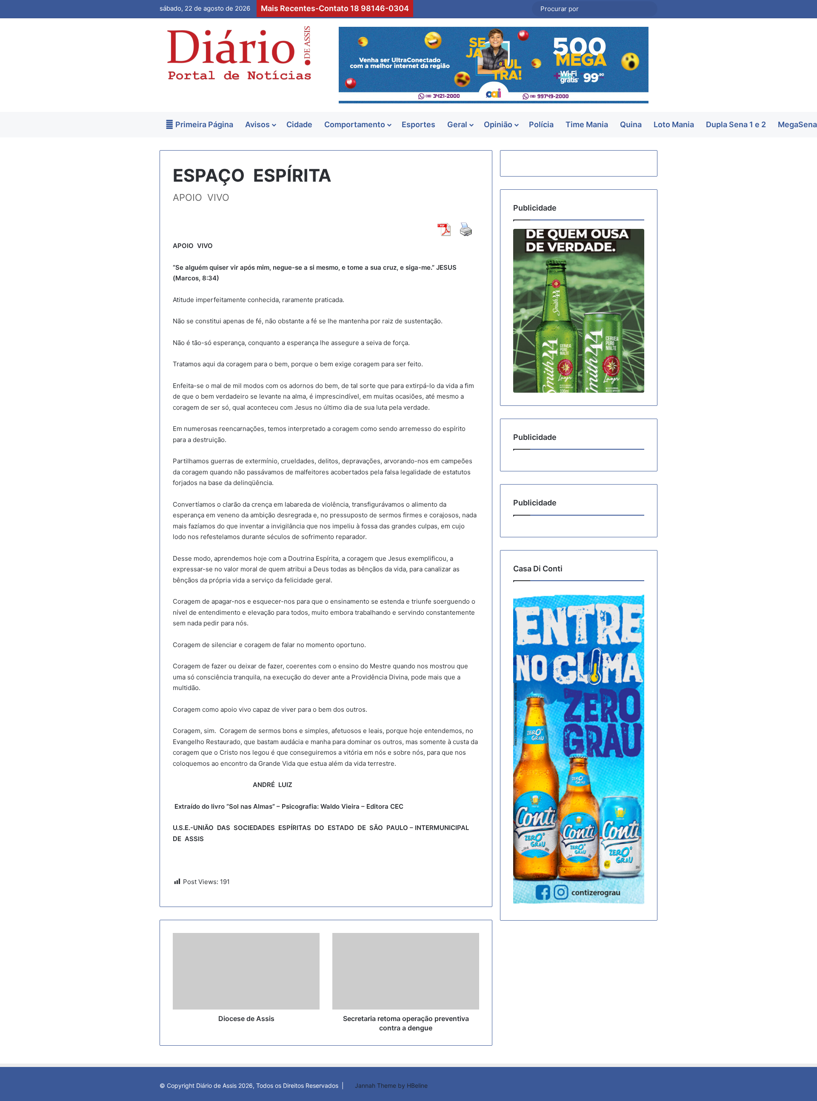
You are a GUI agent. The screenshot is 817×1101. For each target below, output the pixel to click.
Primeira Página (203, 124)
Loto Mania (674, 124)
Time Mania (587, 124)
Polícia (541, 124)
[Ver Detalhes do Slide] (578, 311)
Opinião (498, 124)
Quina (631, 124)
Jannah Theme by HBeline (391, 1085)
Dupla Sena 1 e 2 (736, 124)
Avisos (257, 124)
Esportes (418, 124)
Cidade (299, 124)
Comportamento (354, 124)
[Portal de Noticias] (238, 53)
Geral (457, 124)
